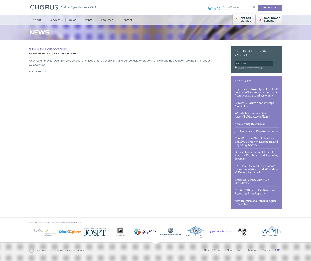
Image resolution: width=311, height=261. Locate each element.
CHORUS (44, 7)
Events (87, 20)
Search (254, 7)
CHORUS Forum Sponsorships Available (254, 104)
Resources (106, 20)
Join (278, 250)
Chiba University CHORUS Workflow (252, 181)
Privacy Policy (256, 67)
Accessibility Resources (249, 124)
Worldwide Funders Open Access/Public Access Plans (251, 115)
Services (55, 20)
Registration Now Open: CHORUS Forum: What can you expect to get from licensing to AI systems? (257, 92)
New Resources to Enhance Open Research (255, 202)
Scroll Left (280, 231)
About (37, 20)
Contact (127, 20)
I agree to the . (250, 67)
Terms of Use (62, 250)
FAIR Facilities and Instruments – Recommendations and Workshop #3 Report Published (256, 169)
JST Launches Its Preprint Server (255, 131)
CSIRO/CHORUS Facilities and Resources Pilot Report (255, 192)
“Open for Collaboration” (48, 49)
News (72, 20)
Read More (36, 71)
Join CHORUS (268, 7)
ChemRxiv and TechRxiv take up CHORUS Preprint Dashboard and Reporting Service (256, 141)
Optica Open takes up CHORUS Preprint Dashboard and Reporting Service (256, 155)
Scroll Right (30, 231)
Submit (276, 63)
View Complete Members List (66, 222)
